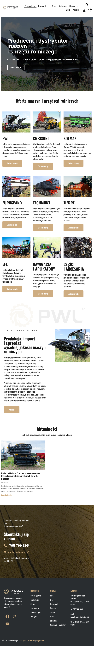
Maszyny (72, 6)
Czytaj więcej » (6, 495)
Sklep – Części (35, 612)
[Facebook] (7, 616)
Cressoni (53, 608)
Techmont (53, 620)
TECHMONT (41, 203)
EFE (5, 264)
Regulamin (40, 640)
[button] (87, 4)
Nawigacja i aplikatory (58, 624)
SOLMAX (70, 138)
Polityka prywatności (27, 640)
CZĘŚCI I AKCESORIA (74, 266)
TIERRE (69, 203)
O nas (54, 6)
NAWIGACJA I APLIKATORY (44, 266)
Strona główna (30, 6)
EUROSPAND (12, 203)
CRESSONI (41, 138)
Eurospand (54, 603)
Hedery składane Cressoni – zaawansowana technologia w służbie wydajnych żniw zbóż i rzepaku (20, 476)
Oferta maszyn (16, 67)
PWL (5, 138)
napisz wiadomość (18, 552)
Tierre (52, 616)
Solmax (52, 612)
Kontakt (76, 9)
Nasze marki (42, 6)
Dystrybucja (63, 6)
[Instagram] (14, 616)
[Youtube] (7, 623)
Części (68, 9)
